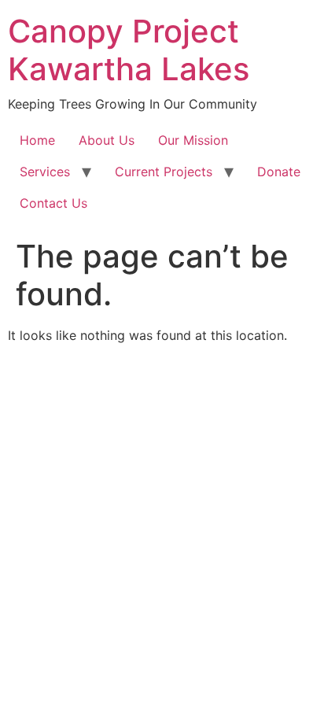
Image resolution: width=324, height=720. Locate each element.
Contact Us (53, 203)
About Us (106, 140)
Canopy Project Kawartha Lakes (128, 50)
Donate (278, 171)
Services (45, 171)
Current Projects (163, 171)
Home (37, 140)
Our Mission (193, 140)
